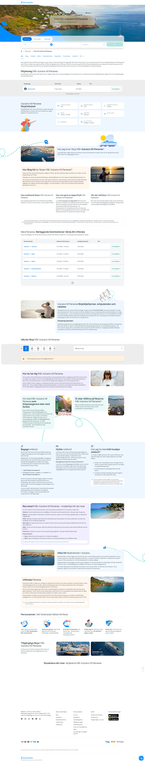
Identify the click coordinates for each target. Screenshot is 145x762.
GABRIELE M (61, 688)
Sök (115, 44)
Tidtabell (32, 56)
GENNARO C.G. (97, 688)
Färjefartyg (59, 760)
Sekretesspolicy (78, 760)
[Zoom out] (143, 706)
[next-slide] (54, 348)
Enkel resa (27, 39)
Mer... (81, 56)
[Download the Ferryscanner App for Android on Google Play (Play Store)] (113, 754)
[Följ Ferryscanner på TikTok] (29, 755)
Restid (39, 56)
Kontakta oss (94, 753)
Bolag (26, 56)
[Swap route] (51, 44)
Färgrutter (59, 753)
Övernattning (66, 56)
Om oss (75, 751)
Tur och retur (37, 39)
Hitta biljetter (116, 89)
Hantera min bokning (96, 751)
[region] (72, 723)
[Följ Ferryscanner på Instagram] (25, 755)
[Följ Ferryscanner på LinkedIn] (33, 755)
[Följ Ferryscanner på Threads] (40, 755)
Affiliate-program (78, 758)
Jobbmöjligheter (78, 755)
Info (22, 56)
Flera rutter (47, 39)
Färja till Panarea (29, 639)
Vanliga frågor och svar (97, 755)
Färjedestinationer (61, 755)
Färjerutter (28, 51)
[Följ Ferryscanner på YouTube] (36, 755)
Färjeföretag (59, 758)
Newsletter (76, 753)
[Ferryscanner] (27, 2)
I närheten (75, 56)
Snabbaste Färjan (47, 56)
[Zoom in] (143, 704)
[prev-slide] (22, 348)
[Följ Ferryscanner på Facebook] (22, 755)
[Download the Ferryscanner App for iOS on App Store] (113, 751)
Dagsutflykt (57, 56)
